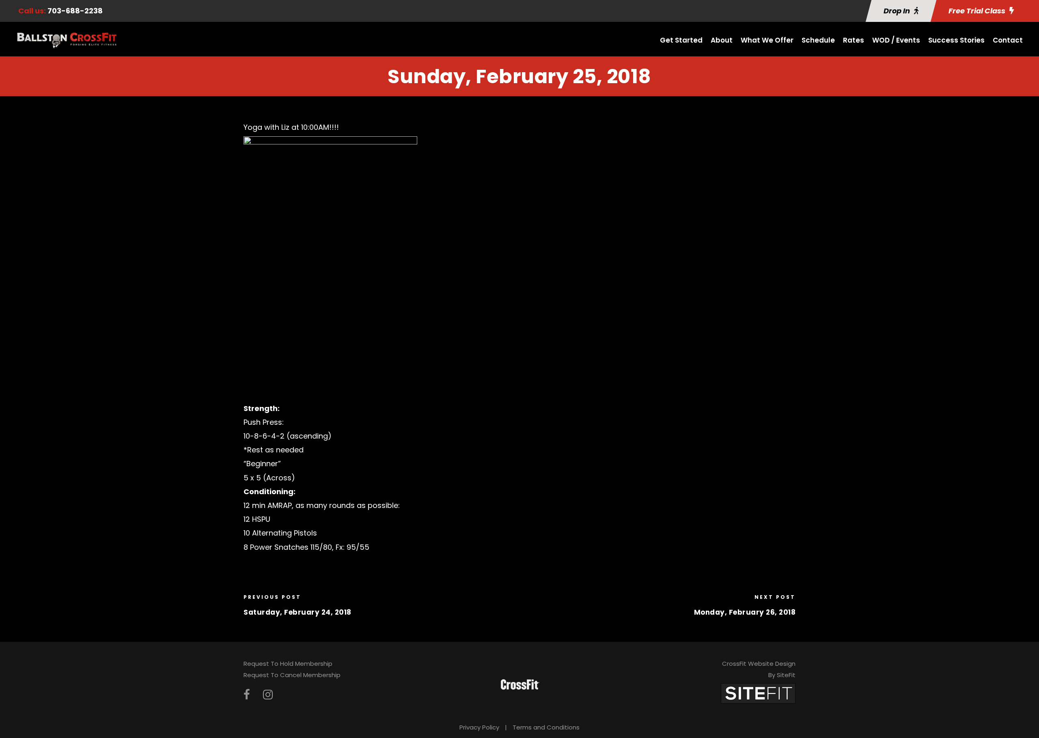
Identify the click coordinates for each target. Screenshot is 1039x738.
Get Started (681, 40)
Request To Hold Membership (288, 663)
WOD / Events (896, 40)
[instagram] (268, 695)
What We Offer (767, 40)
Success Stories (956, 40)
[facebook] (247, 695)
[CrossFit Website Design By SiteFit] (758, 693)
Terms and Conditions (546, 727)
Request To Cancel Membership (292, 675)
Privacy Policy (479, 727)
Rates (853, 40)
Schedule (818, 40)
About (722, 40)
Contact (1008, 40)
